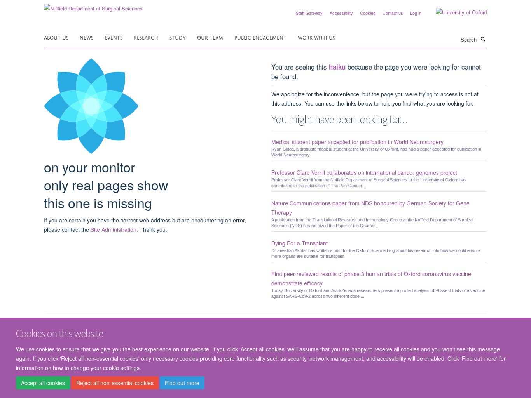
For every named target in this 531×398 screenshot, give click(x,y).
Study (177, 37)
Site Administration (113, 229)
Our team (210, 37)
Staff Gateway (309, 13)
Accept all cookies (43, 383)
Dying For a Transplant (299, 243)
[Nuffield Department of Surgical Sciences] (93, 5)
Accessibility (341, 13)
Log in (415, 13)
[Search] (483, 39)
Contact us (393, 13)
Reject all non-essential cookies (115, 383)
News (86, 37)
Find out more (182, 383)
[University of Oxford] (455, 12)
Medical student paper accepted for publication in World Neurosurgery (357, 142)
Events (113, 37)
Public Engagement (260, 37)
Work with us (316, 37)
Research (146, 37)
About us (56, 37)
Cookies (368, 13)
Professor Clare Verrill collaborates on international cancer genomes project (364, 172)
